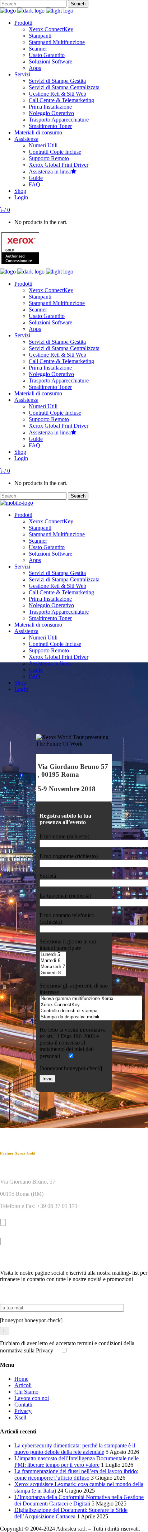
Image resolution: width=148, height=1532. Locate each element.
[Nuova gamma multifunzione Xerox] (91, 999)
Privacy (23, 1411)
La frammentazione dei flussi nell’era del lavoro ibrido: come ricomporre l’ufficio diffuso (76, 1474)
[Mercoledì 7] (53, 967)
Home (21, 1379)
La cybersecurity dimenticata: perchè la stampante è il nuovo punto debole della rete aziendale (74, 1448)
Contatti (23, 1405)
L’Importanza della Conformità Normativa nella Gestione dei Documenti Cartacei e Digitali (79, 1500)
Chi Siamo (26, 1392)
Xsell (20, 1417)
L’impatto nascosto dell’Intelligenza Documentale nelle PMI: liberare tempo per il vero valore (76, 1461)
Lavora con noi (31, 1398)
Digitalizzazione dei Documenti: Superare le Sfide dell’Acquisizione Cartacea (71, 1513)
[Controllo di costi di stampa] (91, 1011)
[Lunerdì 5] (53, 955)
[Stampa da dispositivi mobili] (91, 1017)
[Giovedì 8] (53, 973)
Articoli (23, 1385)
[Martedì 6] (53, 961)
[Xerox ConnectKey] (91, 1005)
